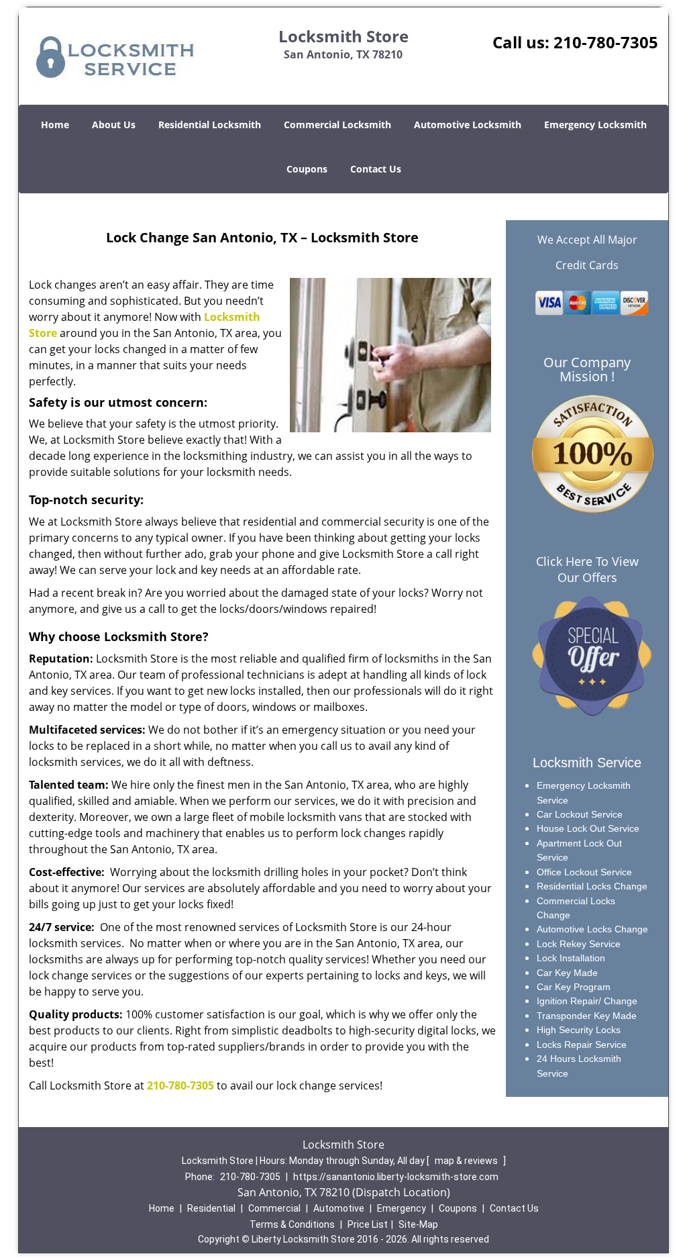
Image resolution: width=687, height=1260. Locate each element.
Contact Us (375, 168)
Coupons (306, 168)
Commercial (274, 1208)
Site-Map (418, 1224)
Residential (211, 1208)
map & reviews (467, 1160)
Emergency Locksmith (595, 124)
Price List (368, 1224)
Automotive (338, 1208)
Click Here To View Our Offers (587, 569)
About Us (114, 124)
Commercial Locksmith (337, 124)
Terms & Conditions (292, 1224)
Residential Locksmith (209, 124)
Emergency (401, 1208)
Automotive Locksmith (467, 124)
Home (55, 124)
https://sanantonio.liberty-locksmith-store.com (395, 1176)
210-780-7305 (605, 42)
